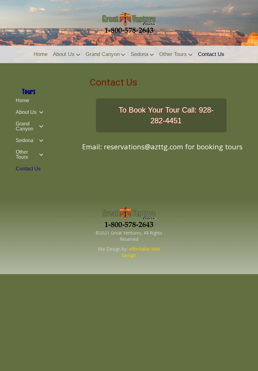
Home (41, 54)
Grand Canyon (103, 54)
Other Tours (173, 54)
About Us (64, 54)
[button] (41, 112)
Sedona (139, 54)
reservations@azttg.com (143, 146)
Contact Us (211, 54)
